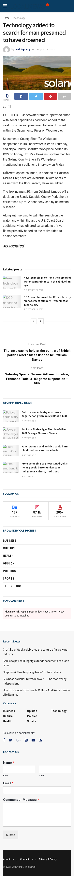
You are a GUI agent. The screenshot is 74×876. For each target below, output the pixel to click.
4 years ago (29, 455)
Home (6, 18)
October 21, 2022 (34, 290)
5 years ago (29, 421)
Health (8, 555)
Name (8, 762)
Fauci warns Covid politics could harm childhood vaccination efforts (45, 448)
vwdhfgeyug (22, 49)
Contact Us (26, 859)
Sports (8, 578)
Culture (9, 548)
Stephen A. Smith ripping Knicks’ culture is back (32, 672)
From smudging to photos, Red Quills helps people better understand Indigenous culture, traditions (45, 467)
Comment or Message (21, 800)
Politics (9, 571)
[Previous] (34, 321)
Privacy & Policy (48, 859)
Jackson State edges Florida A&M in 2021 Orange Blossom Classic (44, 431)
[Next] (41, 321)
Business (9, 540)
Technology (19, 18)
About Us (8, 859)
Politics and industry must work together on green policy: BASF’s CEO (44, 414)
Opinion (8, 563)
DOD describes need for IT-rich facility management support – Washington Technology (47, 301)
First (5, 775)
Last (41, 775)
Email (8, 783)
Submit (10, 835)
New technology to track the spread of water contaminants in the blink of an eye (47, 281)
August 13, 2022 (45, 49)
